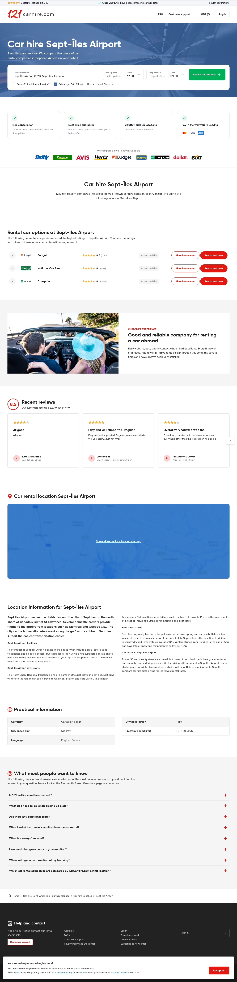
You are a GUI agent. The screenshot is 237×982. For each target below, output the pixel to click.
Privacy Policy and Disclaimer (79, 943)
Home (16, 895)
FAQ (160, 14)
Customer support (179, 14)
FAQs (67, 935)
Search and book (214, 255)
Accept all (219, 970)
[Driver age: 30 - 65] (55, 84)
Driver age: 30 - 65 (68, 84)
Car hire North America (35, 895)
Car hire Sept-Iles (82, 895)
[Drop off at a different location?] (13, 84)
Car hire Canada (60, 895)
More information (185, 255)
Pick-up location (21, 72)
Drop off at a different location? (32, 84)
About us (69, 930)
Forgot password (130, 935)
